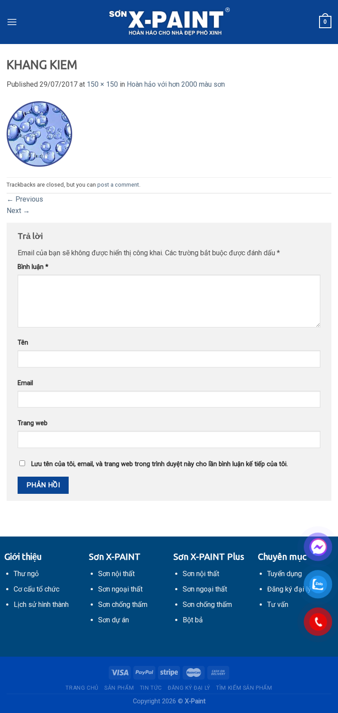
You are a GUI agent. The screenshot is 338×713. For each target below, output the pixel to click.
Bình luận (33, 267)
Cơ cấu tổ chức (36, 589)
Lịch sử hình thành (41, 604)
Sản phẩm (119, 688)
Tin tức (151, 688)
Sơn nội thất (116, 574)
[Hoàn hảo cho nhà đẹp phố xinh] (169, 22)
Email (25, 383)
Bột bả (193, 620)
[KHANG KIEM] (40, 133)
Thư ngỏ (26, 574)
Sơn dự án (113, 620)
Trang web (33, 423)
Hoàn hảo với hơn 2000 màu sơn (176, 84)
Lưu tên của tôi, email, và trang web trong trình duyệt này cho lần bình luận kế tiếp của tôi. (159, 464)
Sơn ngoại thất (120, 589)
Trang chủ (82, 688)
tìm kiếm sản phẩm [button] (244, 688)
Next (18, 210)
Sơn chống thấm (122, 604)
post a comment (118, 184)
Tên (23, 342)
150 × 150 (102, 84)
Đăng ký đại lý (189, 688)
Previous (25, 199)
